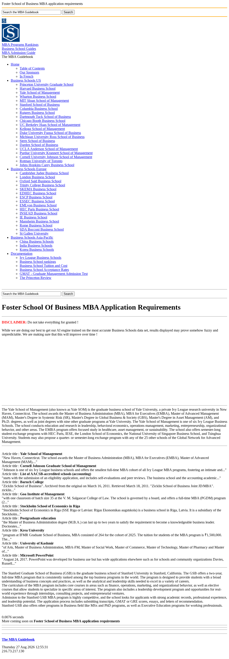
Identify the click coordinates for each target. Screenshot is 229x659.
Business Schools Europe (29, 169)
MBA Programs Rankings (20, 45)
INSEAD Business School (38, 213)
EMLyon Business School (38, 205)
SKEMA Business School (38, 189)
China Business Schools (37, 241)
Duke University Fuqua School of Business (50, 133)
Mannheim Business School (39, 221)
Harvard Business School (37, 88)
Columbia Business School (39, 109)
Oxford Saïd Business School (40, 181)
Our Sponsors (29, 72)
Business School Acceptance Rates (44, 270)
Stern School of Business (37, 141)
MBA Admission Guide (18, 53)
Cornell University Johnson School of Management (56, 157)
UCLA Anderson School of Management (49, 149)
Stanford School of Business (40, 104)
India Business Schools (36, 245)
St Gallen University (34, 233)
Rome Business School (36, 225)
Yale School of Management (40, 92)
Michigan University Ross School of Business (52, 137)
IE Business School (33, 217)
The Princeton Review (35, 278)
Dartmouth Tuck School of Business (45, 117)
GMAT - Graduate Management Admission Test (54, 274)
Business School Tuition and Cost (43, 266)
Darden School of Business (39, 145)
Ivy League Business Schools (40, 257)
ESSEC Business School (37, 201)
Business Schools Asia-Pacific (32, 237)
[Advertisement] (114, 371)
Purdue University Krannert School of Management (56, 153)
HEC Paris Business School (39, 209)
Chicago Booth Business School (42, 121)
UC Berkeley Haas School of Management (50, 125)
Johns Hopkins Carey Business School (47, 165)
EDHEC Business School (38, 193)
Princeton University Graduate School (46, 84)
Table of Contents (32, 68)
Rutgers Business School (37, 113)
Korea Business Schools (37, 249)
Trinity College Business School (42, 185)
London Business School (37, 177)
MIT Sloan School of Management (44, 100)
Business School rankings (38, 262)
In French (26, 76)
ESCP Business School (36, 197)
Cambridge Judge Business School (44, 173)
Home (15, 64)
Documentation (21, 253)
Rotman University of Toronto (41, 161)
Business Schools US (26, 80)
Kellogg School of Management (42, 129)
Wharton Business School (38, 96)
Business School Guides (19, 49)
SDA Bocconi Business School (42, 229)
